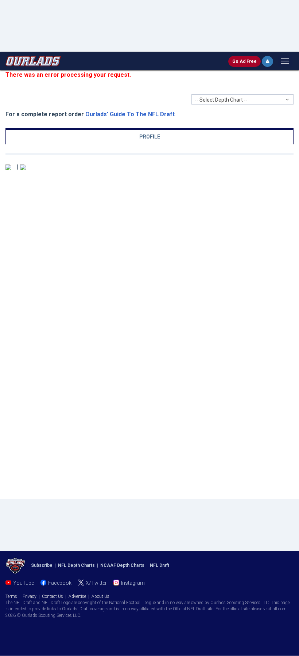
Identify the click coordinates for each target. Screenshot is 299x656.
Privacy (29, 596)
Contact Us (52, 596)
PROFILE (149, 137)
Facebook (59, 583)
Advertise (77, 596)
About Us (100, 596)
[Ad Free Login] (267, 61)
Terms (11, 596)
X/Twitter (96, 583)
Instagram (133, 583)
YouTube (23, 583)
